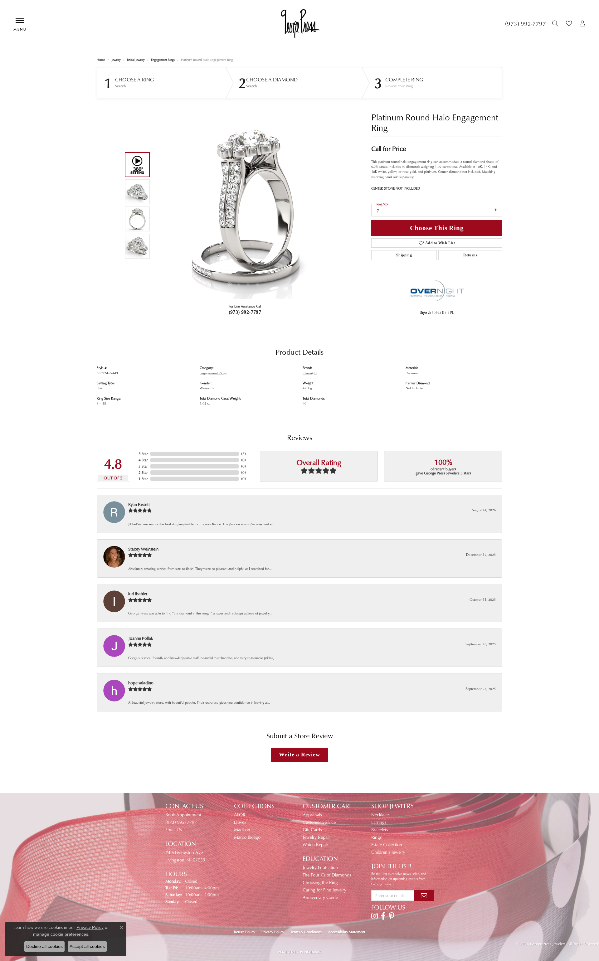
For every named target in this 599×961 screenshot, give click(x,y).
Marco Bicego (247, 837)
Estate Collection (386, 844)
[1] (424, 895)
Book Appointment (183, 814)
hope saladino (140, 683)
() (243, 453)
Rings (376, 837)
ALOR (240, 814)
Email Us (173, 829)
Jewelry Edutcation (320, 867)
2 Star (143, 472)
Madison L (244, 829)
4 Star (143, 460)
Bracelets (379, 829)
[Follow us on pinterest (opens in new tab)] (391, 916)
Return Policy (244, 931)
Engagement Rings (163, 59)
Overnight (310, 373)
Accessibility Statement (346, 931)
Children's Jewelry (388, 852)
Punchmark (310, 952)
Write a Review (299, 754)
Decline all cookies (44, 946)
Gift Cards (312, 829)
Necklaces (380, 814)
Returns (470, 255)
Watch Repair (315, 844)
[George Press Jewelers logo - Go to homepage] (299, 24)
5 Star (143, 453)
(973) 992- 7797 (181, 822)
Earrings (378, 822)
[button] (556, 23)
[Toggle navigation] (19, 23)
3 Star (143, 466)
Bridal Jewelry (136, 59)
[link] (525, 23)
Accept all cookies (87, 946)
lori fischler (137, 593)
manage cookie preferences (60, 934)
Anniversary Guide (320, 897)
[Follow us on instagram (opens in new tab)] (374, 916)
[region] (243, 205)
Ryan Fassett (139, 504)
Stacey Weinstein (143, 549)
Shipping (404, 255)
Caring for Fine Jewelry (324, 889)
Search (120, 86)
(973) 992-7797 (245, 312)
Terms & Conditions (306, 931)
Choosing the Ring (320, 882)
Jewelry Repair (316, 837)
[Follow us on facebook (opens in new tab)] (383, 916)
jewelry (116, 59)
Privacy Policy (272, 931)
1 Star (143, 478)
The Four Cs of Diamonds (327, 874)
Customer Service (319, 822)
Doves (240, 822)
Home (101, 59)
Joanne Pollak (140, 638)
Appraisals (312, 814)
